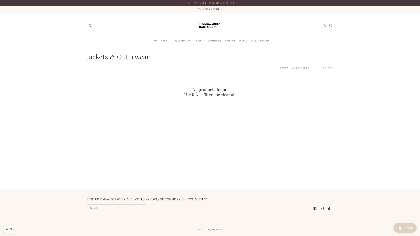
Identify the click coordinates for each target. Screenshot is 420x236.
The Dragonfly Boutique (213, 230)
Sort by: (284, 67)
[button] (90, 25)
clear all (228, 94)
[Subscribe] (142, 208)
